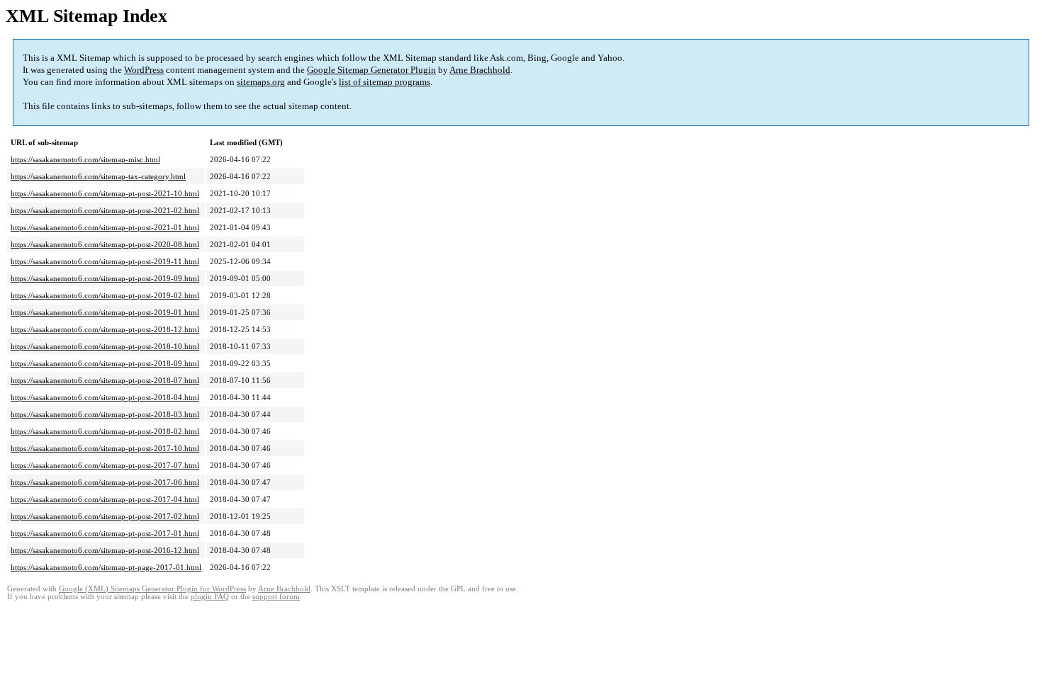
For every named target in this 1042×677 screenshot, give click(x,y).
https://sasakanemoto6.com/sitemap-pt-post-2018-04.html (105, 397)
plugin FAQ (210, 597)
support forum (276, 597)
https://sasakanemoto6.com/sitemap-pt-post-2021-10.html (105, 193)
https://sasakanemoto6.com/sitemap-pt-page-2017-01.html (106, 567)
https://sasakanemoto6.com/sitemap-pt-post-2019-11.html (105, 261)
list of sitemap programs (384, 81)
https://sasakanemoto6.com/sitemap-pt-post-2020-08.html (105, 244)
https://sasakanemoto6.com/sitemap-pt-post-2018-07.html (105, 380)
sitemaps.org (261, 81)
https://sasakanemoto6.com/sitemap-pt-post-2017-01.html (105, 533)
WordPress (144, 69)
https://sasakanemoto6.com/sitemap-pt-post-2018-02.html (105, 431)
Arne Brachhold (479, 69)
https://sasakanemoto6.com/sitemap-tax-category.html (98, 176)
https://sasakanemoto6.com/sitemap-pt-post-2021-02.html (105, 210)
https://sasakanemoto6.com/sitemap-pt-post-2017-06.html (105, 482)
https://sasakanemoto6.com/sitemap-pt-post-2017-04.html (105, 499)
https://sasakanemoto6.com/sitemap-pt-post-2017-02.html (105, 516)
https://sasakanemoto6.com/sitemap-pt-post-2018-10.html (105, 346)
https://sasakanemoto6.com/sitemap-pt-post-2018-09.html (105, 363)
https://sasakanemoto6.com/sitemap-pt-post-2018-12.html (105, 329)
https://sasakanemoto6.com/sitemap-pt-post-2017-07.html (105, 465)
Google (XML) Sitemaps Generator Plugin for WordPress (152, 589)
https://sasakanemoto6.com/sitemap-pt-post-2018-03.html (105, 414)
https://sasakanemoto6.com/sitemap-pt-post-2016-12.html (105, 550)
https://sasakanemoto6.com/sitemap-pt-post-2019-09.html (105, 278)
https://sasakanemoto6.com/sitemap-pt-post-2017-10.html (105, 448)
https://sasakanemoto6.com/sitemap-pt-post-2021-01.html (105, 227)
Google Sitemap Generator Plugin (371, 69)
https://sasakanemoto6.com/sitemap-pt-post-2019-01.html (105, 312)
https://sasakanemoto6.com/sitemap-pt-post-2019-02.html (105, 295)
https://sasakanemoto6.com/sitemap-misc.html (85, 159)
